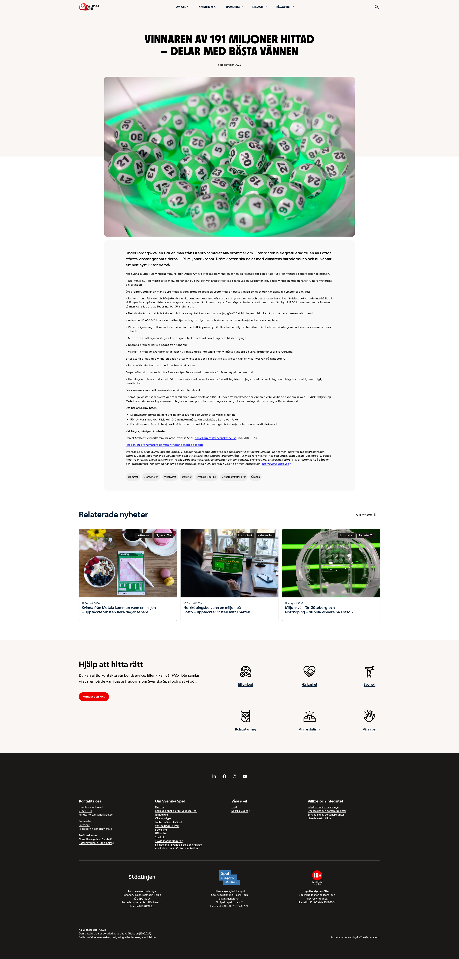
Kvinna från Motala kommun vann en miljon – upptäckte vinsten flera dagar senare (119, 609)
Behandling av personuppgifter (326, 814)
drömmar (132, 477)
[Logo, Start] (89, 7)
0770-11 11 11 (85, 811)
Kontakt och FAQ (94, 696)
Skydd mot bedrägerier (169, 841)
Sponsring (233, 6)
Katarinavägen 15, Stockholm (95, 843)
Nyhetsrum (206, 6)
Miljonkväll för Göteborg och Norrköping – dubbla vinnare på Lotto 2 (319, 609)
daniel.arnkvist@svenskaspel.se (215, 438)
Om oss (181, 6)
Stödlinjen (153, 902)
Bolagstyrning (245, 729)
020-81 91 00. (146, 906)
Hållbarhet (283, 6)
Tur (233, 807)
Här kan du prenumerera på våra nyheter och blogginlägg (164, 444)
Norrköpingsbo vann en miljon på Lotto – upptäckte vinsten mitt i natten (216, 609)
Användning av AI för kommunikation (176, 848)
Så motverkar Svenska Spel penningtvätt (178, 844)
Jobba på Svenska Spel (168, 822)
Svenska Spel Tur (206, 477)
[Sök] (377, 7)
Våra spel (369, 729)
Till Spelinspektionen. (228, 902)
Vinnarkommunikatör (234, 477)
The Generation (369, 937)
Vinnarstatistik (309, 729)
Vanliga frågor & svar (167, 826)
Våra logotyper (163, 818)
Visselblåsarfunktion (319, 818)
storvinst (186, 477)
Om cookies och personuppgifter (327, 811)
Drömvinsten (151, 477)
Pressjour (84, 825)
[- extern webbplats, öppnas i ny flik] (214, 776)
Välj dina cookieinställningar (324, 807)
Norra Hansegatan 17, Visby (94, 839)
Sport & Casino (240, 811)
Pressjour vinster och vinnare (95, 828)
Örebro (255, 477)
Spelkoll (257, 6)
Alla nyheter (364, 514)
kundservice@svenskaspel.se (96, 814)
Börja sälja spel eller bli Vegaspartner (176, 811)
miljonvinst (170, 477)
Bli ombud (245, 685)
